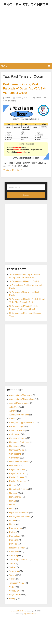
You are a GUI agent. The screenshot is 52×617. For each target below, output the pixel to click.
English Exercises (17, 469)
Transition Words (16, 583)
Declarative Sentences (19, 462)
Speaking (13, 556)
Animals (13, 419)
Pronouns (13, 540)
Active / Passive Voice (19, 403)
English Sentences (17, 481)
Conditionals (15, 446)
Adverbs (13, 411)
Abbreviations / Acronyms (20, 395)
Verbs (38, 98)
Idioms (12, 505)
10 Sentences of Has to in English (24, 281)
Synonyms (14, 571)
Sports (12, 563)
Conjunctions (15, 454)
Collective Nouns (17, 430)
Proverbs (13, 544)
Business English (17, 426)
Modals (12, 520)
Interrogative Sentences (19, 516)
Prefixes (13, 532)
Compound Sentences (19, 442)
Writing (12, 599)
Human (12, 501)
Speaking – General (18, 559)
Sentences (14, 552)
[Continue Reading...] (12, 170)
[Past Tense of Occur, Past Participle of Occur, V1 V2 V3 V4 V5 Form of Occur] (26, 132)
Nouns (12, 524)
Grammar (13, 493)
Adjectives (14, 407)
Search (26, 195)
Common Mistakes (17, 438)
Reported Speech (17, 548)
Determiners (14, 466)
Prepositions (14, 536)
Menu (4, 66)
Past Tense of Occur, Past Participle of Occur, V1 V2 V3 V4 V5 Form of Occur (25, 88)
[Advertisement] (26, 36)
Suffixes (12, 567)
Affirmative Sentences (19, 415)
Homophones (15, 497)
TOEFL (12, 579)
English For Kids (16, 473)
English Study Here (26, 4)
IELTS (12, 509)
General (12, 485)
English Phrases (16, 477)
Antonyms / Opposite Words (21, 423)
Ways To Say (15, 595)
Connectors (14, 458)
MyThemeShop (30, 613)
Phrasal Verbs (15, 528)
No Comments (9, 101)
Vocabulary (14, 591)
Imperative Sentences (19, 512)
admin (7, 98)
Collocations (14, 434)
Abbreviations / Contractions (21, 399)
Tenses (12, 575)
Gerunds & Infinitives (18, 489)
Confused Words (16, 450)
